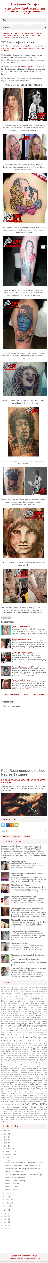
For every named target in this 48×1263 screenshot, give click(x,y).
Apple (19, 993)
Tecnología (43, 1107)
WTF (17, 1119)
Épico (41, 1029)
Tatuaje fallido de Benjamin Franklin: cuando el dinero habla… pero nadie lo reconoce (27, 909)
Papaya (15, 1080)
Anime (44, 991)
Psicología (31, 1090)
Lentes (29, 1055)
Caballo (44, 1003)
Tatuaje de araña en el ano (20, 943)
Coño (22, 1017)
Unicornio (37, 1113)
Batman (27, 997)
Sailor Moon (43, 1096)
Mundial (32, 1071)
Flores (14, 1038)
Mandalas (32, 1061)
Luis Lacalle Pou (17, 1059)
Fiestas (9, 1038)
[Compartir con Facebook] (9, 618)
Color (35, 1013)
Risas (34, 1094)
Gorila (22, 1045)
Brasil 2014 (16, 1003)
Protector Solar (23, 1090)
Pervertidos (4, 1086)
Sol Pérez (16, 1101)
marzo (8, 1200)
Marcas (17, 1063)
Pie (9, 1086)
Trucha (21, 1113)
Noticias (35, 1074)
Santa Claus (9, 1097)
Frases (25, 1041)
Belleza (44, 997)
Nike (15, 1074)
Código (25, 1013)
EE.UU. (24, 1027)
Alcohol (31, 989)
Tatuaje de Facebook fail (14, 1172)
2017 (15, 987)
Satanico (23, 1097)
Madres (41, 1059)
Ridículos (29, 1094)
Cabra (14, 1005)
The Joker (43, 1110)
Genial (45, 1043)
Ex (13, 1033)
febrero (8, 1203)
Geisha (40, 1043)
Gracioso (28, 1045)
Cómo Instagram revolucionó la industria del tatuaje (23, 1175)
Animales (38, 991)
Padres (9, 1078)
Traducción (40, 1111)
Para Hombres (38, 1080)
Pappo (30, 1080)
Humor (4, 35)
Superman (8, 1104)
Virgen (34, 1117)
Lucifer (10, 1059)
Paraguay (10, 1082)
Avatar (11, 995)
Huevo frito (43, 1049)
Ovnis (41, 1076)
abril (7, 1197)
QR (2, 1092)
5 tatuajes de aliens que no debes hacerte (25, 932)
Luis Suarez (27, 1059)
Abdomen (27, 987)
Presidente (4, 1090)
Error (45, 1029)
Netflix (3, 1074)
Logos (31, 1057)
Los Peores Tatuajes (25, 4)
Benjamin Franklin (13, 999)
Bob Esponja (24, 1001)
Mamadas (20, 1061)
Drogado (10, 1027)
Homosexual (26, 1049)
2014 (3, 987)
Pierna (23, 1086)
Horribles (33, 1049)
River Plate (40, 1094)
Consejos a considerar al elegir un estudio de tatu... (23, 1169)
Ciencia (10, 1013)
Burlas (40, 1003)
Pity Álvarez (10, 1088)
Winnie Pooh (4, 1119)
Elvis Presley (21, 1029)
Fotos (45, 1038)
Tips (23, 1111)
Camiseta (31, 1005)
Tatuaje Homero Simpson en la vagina (24, 897)
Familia (18, 1035)
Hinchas (26, 1047)
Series (45, 1097)
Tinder (19, 1111)
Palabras (20, 1078)
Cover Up (44, 1017)
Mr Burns (8, 1071)
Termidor (22, 1110)
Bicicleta (24, 999)
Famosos (25, 1035)
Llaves (18, 1057)
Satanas (16, 1097)
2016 (11, 987)
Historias (44, 1047)
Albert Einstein (24, 989)
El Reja (36, 1027)
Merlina (9, 1067)
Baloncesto (33, 995)
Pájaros (13, 1078)
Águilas (13, 989)
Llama (13, 1057)
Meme (3, 1067)
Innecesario (19, 1051)
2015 (7, 987)
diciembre (9, 1148)
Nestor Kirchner (42, 1072)
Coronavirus (36, 1017)
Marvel (11, 1065)
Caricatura (25, 1007)
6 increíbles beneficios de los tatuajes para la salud (23, 1165)
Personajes (36, 1084)
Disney (18, 1025)
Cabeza (9, 1005)
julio (7, 1157)
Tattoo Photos (23, 35)
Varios (17, 1115)
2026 (5, 1131)
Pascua (25, 1082)
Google (14, 1045)
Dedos (38, 1021)
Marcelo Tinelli (23, 1063)
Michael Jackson (30, 1067)
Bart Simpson (11, 997)
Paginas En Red (18, 1258)
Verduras (32, 1115)
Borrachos (4, 1003)
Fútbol (11, 1043)
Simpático (43, 1099)
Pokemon (21, 1088)
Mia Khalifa (20, 1067)
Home (4, 33)
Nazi (18, 1072)
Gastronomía (21, 1043)
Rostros (30, 1096)
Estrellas (44, 1031)
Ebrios (20, 1027)
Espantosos (16, 1031)
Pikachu (28, 1086)
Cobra (15, 1013)
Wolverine (12, 1119)
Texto (31, 1110)
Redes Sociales (20, 1092)
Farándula (35, 1035)
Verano (27, 1115)
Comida (40, 1013)
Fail (16, 33)
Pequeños (24, 1084)
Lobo (22, 1057)
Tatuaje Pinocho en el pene (20, 885)
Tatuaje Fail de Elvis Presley (21, 680)
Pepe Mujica (17, 1084)
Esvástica (9, 1033)
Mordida (44, 1069)
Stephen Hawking (32, 1101)
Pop (34, 1088)
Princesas (11, 1090)
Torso (27, 1111)
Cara (19, 1007)
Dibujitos (24, 1023)
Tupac (26, 1113)
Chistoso (38, 1011)
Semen (36, 1097)
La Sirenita (9, 1055)
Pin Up (33, 1086)
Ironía (45, 1051)
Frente (41, 1041)
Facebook (44, 1033)
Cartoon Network (35, 1007)
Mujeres (15, 1071)
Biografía (30, 999)
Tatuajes (5, 37)
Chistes (31, 1011)
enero (8, 1206)
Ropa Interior (17, 1096)
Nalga (3, 1072)
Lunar (33, 1059)
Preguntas (44, 1088)
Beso (20, 999)
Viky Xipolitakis (15, 1117)
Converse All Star (16, 1017)
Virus (38, 1117)
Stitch (45, 1101)
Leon (33, 1055)
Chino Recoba (25, 1011)
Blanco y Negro (7, 1001)
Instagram (27, 1051)
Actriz (8, 989)
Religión (44, 1092)
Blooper (17, 1001)
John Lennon (27, 1053)
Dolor (32, 1025)
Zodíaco (34, 1119)
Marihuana (32, 1063)
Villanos (22, 1117)
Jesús (3, 1053)
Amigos (25, 991)
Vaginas (12, 1115)
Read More (27, 635)
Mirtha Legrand (26, 1069)
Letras (3, 1057)
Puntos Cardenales (41, 1090)
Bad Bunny (25, 995)
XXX (25, 1119)
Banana (39, 995)
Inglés (14, 1051)
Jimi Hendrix (19, 1053)
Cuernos (34, 1019)
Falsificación (12, 1035)
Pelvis (7, 1084)
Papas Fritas (9, 1080)
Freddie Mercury (33, 1041)
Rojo (7, 1096)
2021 (5, 1146)
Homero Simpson (16, 1049)
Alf (34, 989)
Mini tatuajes (17, 1069)
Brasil (9, 1003)
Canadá (36, 1005)
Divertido (23, 1025)
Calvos (19, 1005)
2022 (5, 1143)
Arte (36, 993)
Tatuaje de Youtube (12, 1184)
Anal (33, 991)
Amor (29, 991)
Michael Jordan (42, 1067)
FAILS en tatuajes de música (17, 42)
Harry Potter (9, 1047)
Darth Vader (24, 1021)
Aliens (13, 991)
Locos (26, 1057)
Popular (6, 836)
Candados (4, 1007)
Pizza (16, 1088)
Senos (41, 1097)
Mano (38, 1061)
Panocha (32, 1078)
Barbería (44, 995)
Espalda (9, 1031)
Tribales (15, 1113)
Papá (41, 1078)
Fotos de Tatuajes (35, 33)
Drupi (15, 1027)
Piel (12, 1086)
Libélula (8, 1057)
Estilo (39, 1031)
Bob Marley (31, 1001)
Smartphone (4, 1101)
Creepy (3, 1019)
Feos (3, 1038)
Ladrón (20, 1055)
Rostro (24, 1096)
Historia (37, 1047)
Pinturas (3, 1088)
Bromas (27, 1003)
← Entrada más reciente (10, 694)
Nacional (44, 1071)
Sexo (8, 1099)
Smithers (11, 1101)
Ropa (10, 1096)
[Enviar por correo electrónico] (2, 618)
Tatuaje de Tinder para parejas (15, 1181)
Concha (8, 1015)
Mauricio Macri (33, 1065)
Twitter (31, 1113)
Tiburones (4, 1111)
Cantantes (10, 33)
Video (7, 1117)
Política (26, 1088)
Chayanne (38, 1009)
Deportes (4, 1023)
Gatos (28, 1043)
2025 (5, 1134)
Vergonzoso (38, 1115)
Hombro (7, 1049)
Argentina (30, 993)
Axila (20, 995)
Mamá (14, 1061)
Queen (5, 1092)
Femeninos (43, 1035)
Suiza (2, 1104)
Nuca (10, 1076)
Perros (30, 1084)
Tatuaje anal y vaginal (18, 862)
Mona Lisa (38, 1069)
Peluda (3, 1084)
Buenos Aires (34, 1003)
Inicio (26, 694)
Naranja (8, 1072)
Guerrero (39, 1045)
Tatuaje (37, 35)
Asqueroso (4, 995)
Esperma (23, 1031)
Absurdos (43, 987)
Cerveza (26, 1009)
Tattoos (31, 35)
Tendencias (16, 1110)
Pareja (15, 1082)
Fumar (7, 1043)
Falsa (6, 1035)
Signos (32, 1099)
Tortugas (33, 1111)
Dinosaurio (9, 1025)
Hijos (22, 1047)
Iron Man (40, 1051)
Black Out (44, 999)
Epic (37, 1029)
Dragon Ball (43, 1025)
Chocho (44, 1011)
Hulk (2, 1051)
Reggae (32, 1092)
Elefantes (13, 1029)
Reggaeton (38, 1092)
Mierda (3, 1069)
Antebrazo (5, 993)
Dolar (28, 1025)
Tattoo (15, 35)
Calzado (24, 1005)
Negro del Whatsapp (30, 1072)
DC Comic (32, 1021)
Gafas (15, 1043)
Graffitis (34, 1045)
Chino (18, 1011)
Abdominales (36, 987)
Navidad (14, 1072)
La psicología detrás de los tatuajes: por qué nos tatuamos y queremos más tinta (28, 969)
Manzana (44, 1061)
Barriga (3, 997)
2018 (19, 987)
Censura (19, 1009)
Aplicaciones (13, 993)
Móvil (2, 1071)
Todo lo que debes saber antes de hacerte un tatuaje (23, 1162)
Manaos (26, 1061)
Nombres (29, 1074)
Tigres (10, 1111)
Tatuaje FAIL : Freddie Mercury (22, 652)
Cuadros (24, 1019)
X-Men (21, 1119)
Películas (40, 1082)
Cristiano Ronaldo (11, 1019)
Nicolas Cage (9, 1074)
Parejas (20, 1082)
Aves (16, 995)
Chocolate (4, 1013)
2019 (5, 1213)
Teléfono (3, 1110)
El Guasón (30, 1027)
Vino (27, 1117)
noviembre (9, 1151)
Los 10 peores (39, 1057)
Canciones (43, 1005)
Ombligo (18, 1076)
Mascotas (17, 1065)
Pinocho (38, 1086)
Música (10, 35)
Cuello (29, 1019)
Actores (3, 989)
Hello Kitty (16, 1047)
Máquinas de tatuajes (7, 1063)
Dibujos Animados (34, 1023)
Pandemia (26, 1078)
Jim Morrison (10, 1053)
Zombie (40, 1119)
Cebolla (44, 1007)
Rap (9, 1092)
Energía (33, 1029)
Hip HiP (32, 1047)
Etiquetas (16, 836)
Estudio (3, 1033)
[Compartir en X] (7, 618)
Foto (19, 1038)
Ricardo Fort (21, 1094)
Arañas (24, 993)
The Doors (37, 1110)
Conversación (5, 1017)
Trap (45, 1111)
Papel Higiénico (23, 1080)
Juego (33, 1053)
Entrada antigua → (39, 694)
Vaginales (4, 1115)
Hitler (2, 1049)
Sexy (19, 1099)
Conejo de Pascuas (26, 1015)
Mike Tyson (9, 1069)
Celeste (14, 1009)
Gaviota (32, 1043)
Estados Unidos (31, 1031)
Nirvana (23, 1074)
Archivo (27, 836)
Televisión (9, 1110)
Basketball (19, 997)
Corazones (28, 1017)
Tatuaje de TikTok (11, 1190)
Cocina (20, 1013)
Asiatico (44, 993)
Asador (39, 993)
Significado (25, 1099)
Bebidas (38, 997)
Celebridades (5, 1009)
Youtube (29, 1119)
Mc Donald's (43, 1065)
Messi (14, 1067)
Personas (44, 1084)
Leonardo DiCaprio (41, 1055)
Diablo (18, 1023)
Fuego (3, 1043)
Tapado (18, 1104)
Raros (13, 1092)
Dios (14, 1025)
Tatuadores (15, 1107)
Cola (30, 1013)
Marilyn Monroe (41, 1063)
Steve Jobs (40, 1101)
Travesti (10, 1113)
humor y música (26, 66)
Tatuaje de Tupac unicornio (21, 626)
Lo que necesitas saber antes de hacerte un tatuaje (23, 781)
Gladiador (4, 1045)
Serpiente (3, 1099)
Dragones (4, 1027)
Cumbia (44, 1019)
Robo (45, 1094)
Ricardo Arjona (12, 1094)
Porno (38, 1088)
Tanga (14, 1104)
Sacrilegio (36, 1096)
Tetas (27, 1110)
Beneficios (4, 999)
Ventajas (21, 1115)
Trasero (4, 1113)
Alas (17, 989)
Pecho (29, 1082)
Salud (3, 1097)
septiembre (10, 1154)
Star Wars (23, 1101)
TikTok (15, 1111)
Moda (33, 1069)
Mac (36, 1059)
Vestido (44, 1115)
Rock (3, 1096)
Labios (15, 1055)
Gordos (18, 1045)
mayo (8, 1194)
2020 (5, 1210)
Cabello (3, 1005)
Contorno (44, 1015)
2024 (5, 1137)
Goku (9, 1045)
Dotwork (36, 1025)
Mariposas (4, 1065)
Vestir (3, 1117)
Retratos (4, 1094)
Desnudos (11, 1023)
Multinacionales (23, 1071)
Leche (24, 1055)
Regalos (27, 1092)
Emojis (28, 1029)
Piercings (17, 1086)
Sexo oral (14, 1099)
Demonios (44, 1021)
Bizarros (36, 999)
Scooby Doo (30, 1097)
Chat (32, 1009)
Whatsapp (44, 1117)
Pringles (16, 1090)
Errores (3, 1031)
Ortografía (35, 1076)
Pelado (34, 1082)
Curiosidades (5, 1021)
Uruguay (44, 1113)
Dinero (3, 1025)
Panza (38, 1078)
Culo (39, 1019)
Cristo (19, 1019)
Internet (33, 1051)
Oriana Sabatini (26, 1076)
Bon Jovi (44, 1001)
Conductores (15, 1015)
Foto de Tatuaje (23, 33)
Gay (36, 1043)
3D (22, 987)
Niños (19, 1074)
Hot (38, 1049)
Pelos (45, 1082)
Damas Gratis (15, 1021)
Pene (11, 1084)
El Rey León (43, 1027)
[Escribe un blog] (4, 618)
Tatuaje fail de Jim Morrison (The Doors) (25, 667)
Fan (30, 1035)
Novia (6, 1076)
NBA (22, 1072)
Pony (31, 1088)
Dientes (44, 1023)
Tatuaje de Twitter (11, 1187)
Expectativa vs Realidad (23, 1033)
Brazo (22, 1003)
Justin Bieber (40, 1053)
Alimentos (18, 991)
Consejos (37, 1015)
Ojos (14, 1076)
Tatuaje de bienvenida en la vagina (23, 920)
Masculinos (24, 1065)
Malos (8, 1061)
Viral (30, 1117)
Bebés (33, 997)
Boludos (38, 1001)
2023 (5, 1140)
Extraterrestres (36, 1033)
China (13, 1011)
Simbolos (37, 1099)
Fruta (45, 1041)
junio (7, 1160)
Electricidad (5, 1029)
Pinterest (44, 1086)
